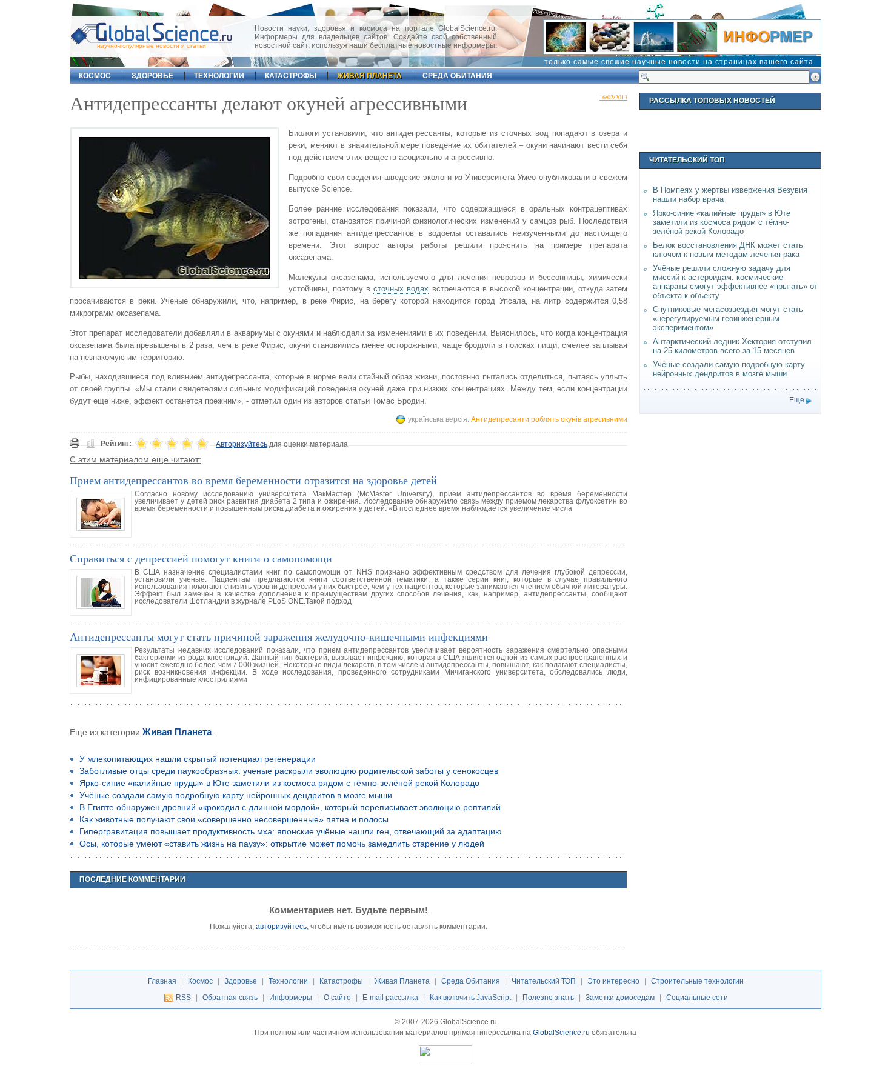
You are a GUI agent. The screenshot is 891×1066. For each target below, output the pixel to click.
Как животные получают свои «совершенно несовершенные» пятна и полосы (234, 819)
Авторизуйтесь (241, 444)
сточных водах (401, 288)
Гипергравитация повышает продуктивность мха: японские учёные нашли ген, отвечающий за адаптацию (290, 831)
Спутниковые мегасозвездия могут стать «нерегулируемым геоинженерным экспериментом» (728, 318)
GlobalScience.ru (561, 1032)
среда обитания (457, 76)
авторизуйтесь (281, 926)
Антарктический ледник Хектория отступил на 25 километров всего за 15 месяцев (732, 346)
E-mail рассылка (390, 997)
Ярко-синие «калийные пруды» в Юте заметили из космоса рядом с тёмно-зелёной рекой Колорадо (279, 783)
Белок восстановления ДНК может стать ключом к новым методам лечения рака (728, 250)
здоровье (152, 76)
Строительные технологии (697, 981)
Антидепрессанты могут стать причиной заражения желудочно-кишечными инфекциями (279, 636)
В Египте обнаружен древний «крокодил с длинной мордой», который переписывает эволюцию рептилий (290, 807)
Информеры (290, 997)
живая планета (369, 76)
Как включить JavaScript (470, 997)
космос (95, 76)
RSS (183, 997)
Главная (162, 981)
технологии (219, 76)
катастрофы (290, 76)
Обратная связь (230, 997)
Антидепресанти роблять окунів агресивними (549, 419)
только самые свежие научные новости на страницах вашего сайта (678, 62)
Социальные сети (697, 997)
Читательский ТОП (544, 981)
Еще (796, 400)
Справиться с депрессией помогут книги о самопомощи (201, 558)
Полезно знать (548, 997)
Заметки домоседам (620, 997)
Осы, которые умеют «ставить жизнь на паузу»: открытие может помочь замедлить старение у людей (281, 843)
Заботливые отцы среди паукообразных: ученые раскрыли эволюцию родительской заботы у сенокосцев (288, 771)
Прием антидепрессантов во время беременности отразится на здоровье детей (253, 480)
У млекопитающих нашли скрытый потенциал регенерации (197, 759)
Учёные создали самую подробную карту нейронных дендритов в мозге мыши (235, 795)
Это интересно (613, 981)
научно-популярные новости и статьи (151, 45)
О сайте (337, 997)
